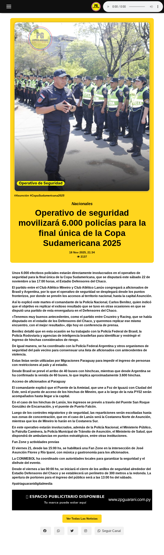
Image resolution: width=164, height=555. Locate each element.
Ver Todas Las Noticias (82, 518)
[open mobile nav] (9, 6)
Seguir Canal (111, 531)
